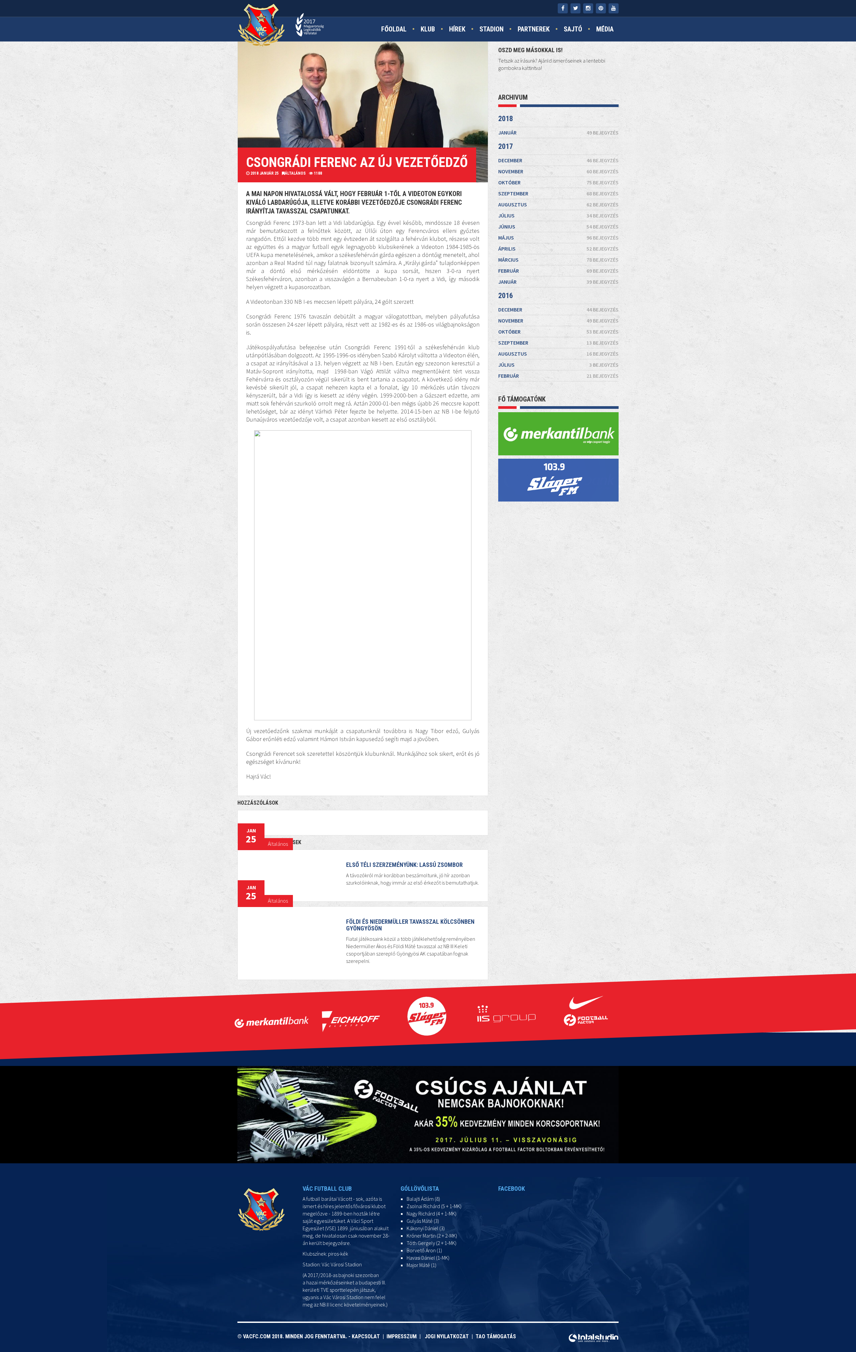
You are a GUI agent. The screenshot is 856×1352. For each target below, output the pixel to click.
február (558, 270)
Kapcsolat (367, 1336)
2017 (505, 146)
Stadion (491, 29)
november (558, 171)
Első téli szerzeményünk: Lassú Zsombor (404, 864)
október (558, 182)
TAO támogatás (495, 1336)
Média (605, 29)
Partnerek (534, 29)
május (558, 237)
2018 (505, 118)
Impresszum (403, 1336)
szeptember (558, 193)
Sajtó (573, 29)
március (558, 259)
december (558, 160)
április (558, 248)
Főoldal (394, 29)
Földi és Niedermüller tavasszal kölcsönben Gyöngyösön (410, 925)
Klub (428, 29)
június (558, 226)
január (558, 132)
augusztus (558, 204)
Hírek (457, 29)
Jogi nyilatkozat (446, 1336)
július (558, 215)
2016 (505, 295)
